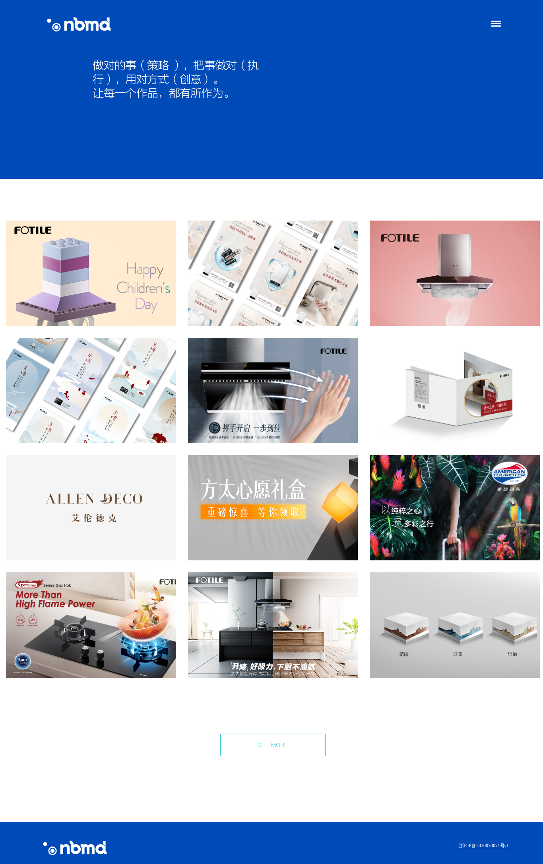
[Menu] (495, 24)
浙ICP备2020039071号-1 (484, 845)
